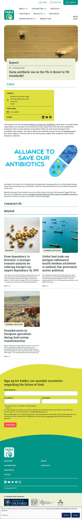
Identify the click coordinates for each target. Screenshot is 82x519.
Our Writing (10, 465)
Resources (9, 470)
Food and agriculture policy (19, 99)
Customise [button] (4, 515)
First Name (8, 398)
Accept (75, 515)
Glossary (8, 461)
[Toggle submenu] (27, 8)
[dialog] (41, 513)
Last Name (46, 398)
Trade (12, 104)
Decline (66, 515)
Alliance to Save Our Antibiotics (42, 124)
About (44, 461)
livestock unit (68, 131)
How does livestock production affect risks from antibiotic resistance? (53, 194)
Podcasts (45, 465)
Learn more (50, 416)
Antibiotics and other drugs (19, 96)
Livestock (13, 102)
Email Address (10, 390)
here (66, 192)
